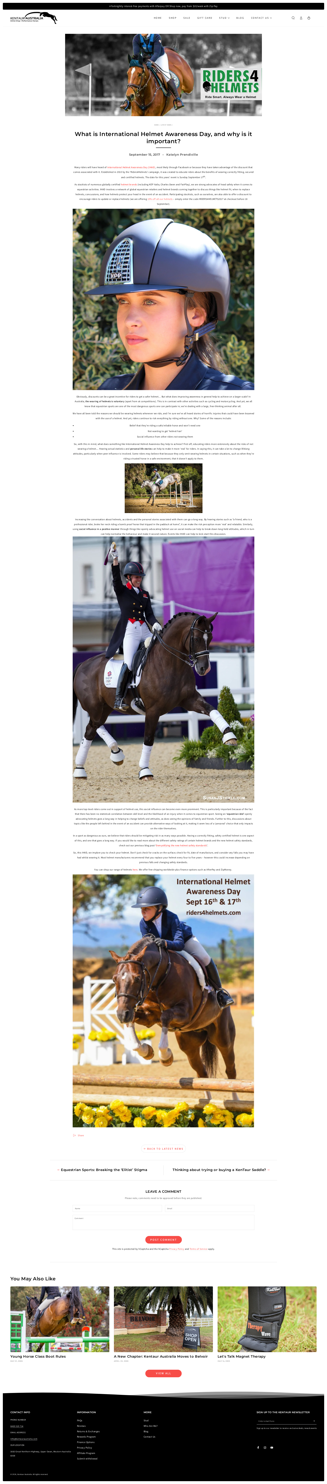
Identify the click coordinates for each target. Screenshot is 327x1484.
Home (156, 125)
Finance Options (85, 1442)
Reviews (81, 1426)
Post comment (163, 1239)
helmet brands (129, 184)
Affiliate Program (86, 1453)
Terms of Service (199, 1249)
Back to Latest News (165, 1148)
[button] (293, 18)
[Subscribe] (315, 1421)
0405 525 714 (16, 1426)
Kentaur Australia (24, 1474)
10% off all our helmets (160, 199)
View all (163, 1373)
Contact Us (149, 1436)
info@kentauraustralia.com (23, 1439)
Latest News (166, 125)
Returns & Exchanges (88, 1431)
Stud (146, 1420)
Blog (146, 1431)
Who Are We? (150, 1426)
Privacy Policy (176, 1249)
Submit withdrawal (87, 1458)
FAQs (79, 1420)
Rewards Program (86, 1436)
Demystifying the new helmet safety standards (181, 845)
